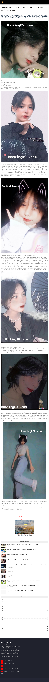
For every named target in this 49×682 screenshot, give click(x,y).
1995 (25, 604)
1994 (25, 601)
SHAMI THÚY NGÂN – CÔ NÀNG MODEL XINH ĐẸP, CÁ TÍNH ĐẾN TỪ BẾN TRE (21, 549)
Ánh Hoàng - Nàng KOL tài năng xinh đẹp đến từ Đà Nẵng (18, 559)
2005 (25, 626)
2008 (25, 633)
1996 (25, 606)
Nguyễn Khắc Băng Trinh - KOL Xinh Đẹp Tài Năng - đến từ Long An (20, 590)
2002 (25, 619)
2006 (25, 628)
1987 (25, 599)
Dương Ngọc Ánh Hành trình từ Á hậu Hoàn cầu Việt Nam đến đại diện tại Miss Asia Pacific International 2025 (27, 565)
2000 (25, 615)
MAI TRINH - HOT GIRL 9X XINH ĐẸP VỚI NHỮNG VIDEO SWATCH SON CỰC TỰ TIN (22, 544)
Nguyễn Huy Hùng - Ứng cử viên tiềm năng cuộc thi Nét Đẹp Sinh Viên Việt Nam (22, 569)
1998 (25, 610)
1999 (25, 612)
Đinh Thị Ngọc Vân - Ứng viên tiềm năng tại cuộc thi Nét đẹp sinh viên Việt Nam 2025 (23, 575)
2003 (25, 621)
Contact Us (45, 679)
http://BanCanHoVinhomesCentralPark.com (26, 519)
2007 (25, 630)
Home (38, 679)
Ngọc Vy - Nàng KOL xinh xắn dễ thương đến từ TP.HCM (17, 554)
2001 (25, 617)
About (41, 679)
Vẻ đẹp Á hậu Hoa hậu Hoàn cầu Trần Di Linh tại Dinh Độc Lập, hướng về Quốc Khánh (23, 580)
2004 (25, 624)
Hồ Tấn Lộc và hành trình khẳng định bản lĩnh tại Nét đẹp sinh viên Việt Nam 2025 (23, 585)
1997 (25, 608)
